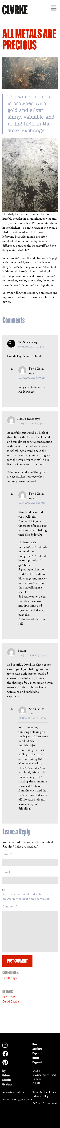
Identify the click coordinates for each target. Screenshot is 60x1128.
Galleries (6, 1075)
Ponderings (9, 978)
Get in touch (7, 1084)
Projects (35, 1053)
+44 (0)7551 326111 (13, 1092)
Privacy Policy (40, 1096)
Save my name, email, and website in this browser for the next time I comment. (27, 896)
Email (7, 872)
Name (7, 854)
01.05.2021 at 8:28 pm (31, 502)
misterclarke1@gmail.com (17, 1099)
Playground (37, 1062)
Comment (9, 906)
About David (37, 1049)
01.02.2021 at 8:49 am (31, 377)
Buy (4, 1071)
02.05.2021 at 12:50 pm (32, 655)
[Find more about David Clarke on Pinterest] (5, 1063)
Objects (35, 1058)
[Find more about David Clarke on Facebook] (5, 1055)
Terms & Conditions (44, 1092)
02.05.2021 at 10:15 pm (32, 718)
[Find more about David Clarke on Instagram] (5, 1046)
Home (34, 1044)
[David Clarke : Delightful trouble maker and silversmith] (15, 9)
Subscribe (6, 1080)
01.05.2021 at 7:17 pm (31, 423)
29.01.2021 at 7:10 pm (31, 346)
